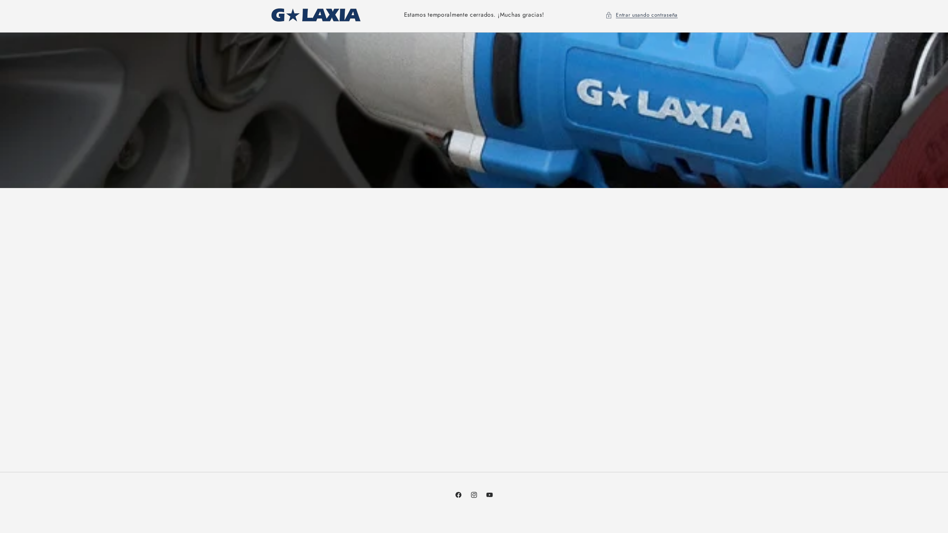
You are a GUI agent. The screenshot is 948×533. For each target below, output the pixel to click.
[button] (641, 15)
